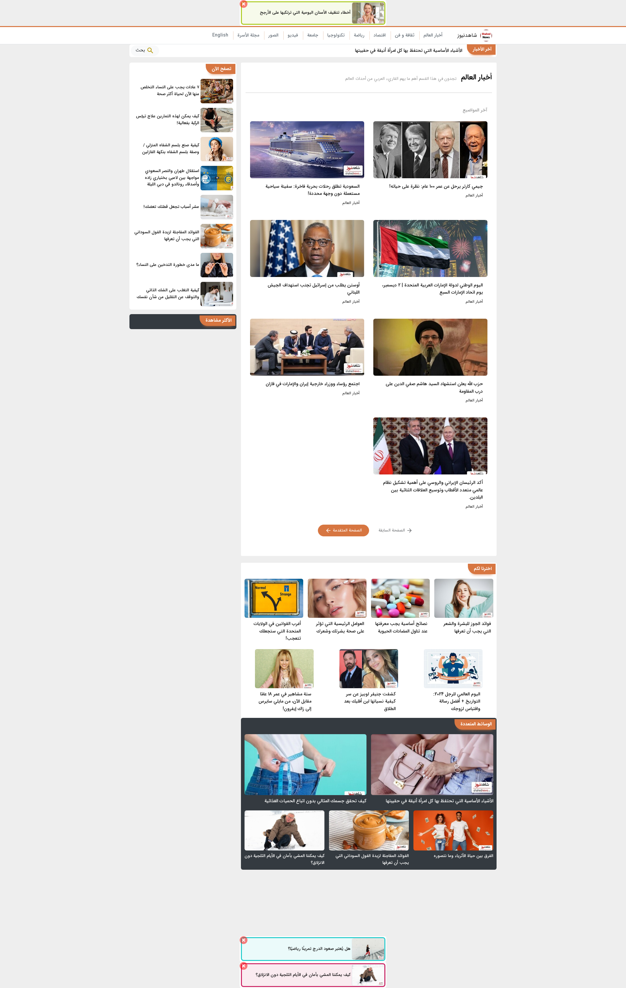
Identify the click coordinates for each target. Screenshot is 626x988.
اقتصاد (380, 35)
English (220, 35)
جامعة (312, 35)
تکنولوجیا (336, 35)
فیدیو (293, 35)
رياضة (359, 35)
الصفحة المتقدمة (347, 530)
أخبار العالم (433, 35)
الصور (273, 35)
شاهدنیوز (467, 35)
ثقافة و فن (404, 35)
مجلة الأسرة (248, 35)
